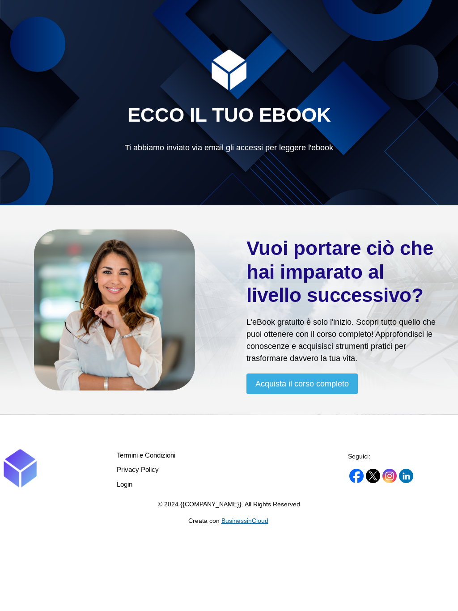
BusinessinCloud (244, 520)
